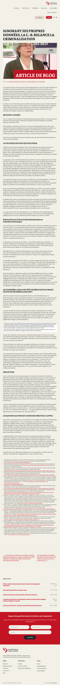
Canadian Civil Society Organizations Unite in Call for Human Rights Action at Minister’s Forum (24, 600)
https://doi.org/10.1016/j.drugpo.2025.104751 (18, 534)
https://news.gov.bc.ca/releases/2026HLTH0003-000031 (17, 462)
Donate (49, 17)
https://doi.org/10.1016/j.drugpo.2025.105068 (31, 503)
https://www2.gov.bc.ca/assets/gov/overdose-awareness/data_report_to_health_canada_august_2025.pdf (28, 470)
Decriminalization (31, 81)
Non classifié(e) (41, 81)
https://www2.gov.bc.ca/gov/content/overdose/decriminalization (35, 465)
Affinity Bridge (53, 682)
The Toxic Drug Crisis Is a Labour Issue (15, 590)
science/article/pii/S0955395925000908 (13, 484)
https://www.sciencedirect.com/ (11, 483)
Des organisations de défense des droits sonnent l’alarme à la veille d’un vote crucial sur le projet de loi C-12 (46, 557)
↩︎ (30, 462)
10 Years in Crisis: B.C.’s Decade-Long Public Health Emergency (22, 605)
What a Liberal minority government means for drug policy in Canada (21, 584)
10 (39, 358)
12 (19, 421)
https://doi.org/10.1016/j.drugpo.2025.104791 (37, 481)
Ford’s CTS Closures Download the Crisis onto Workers (20, 594)
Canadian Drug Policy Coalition (17, 81)
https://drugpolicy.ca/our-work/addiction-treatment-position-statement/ (21, 519)
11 (36, 411)
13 (21, 421)
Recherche (40, 17)
